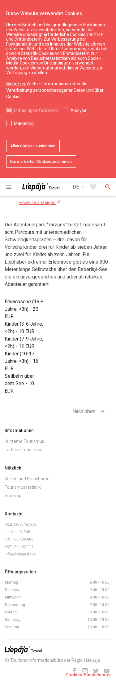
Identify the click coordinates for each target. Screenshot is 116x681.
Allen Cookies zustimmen (32, 146)
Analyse (78, 110)
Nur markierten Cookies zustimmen (41, 161)
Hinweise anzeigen (40, 202)
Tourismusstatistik (23, 487)
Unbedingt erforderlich (36, 110)
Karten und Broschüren (27, 478)
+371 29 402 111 (19, 547)
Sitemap (13, 495)
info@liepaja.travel (21, 554)
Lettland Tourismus (23, 449)
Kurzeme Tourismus (24, 441)
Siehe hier (16, 83)
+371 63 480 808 (19, 539)
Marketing (24, 123)
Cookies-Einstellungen (89, 674)
